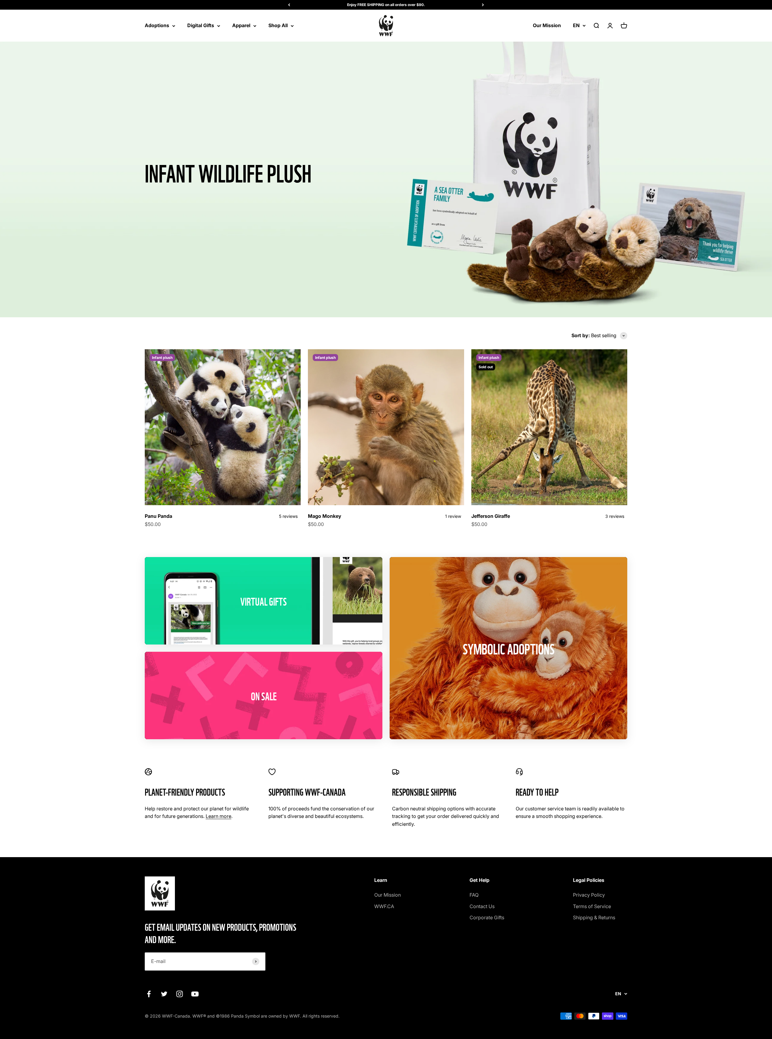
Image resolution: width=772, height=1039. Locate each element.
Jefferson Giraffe (490, 516)
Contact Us (482, 906)
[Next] (483, 4)
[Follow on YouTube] (195, 994)
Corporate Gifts (487, 917)
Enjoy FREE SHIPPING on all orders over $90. (386, 4)
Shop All (278, 25)
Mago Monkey (324, 516)
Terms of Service (592, 906)
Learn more (218, 816)
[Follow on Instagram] (180, 994)
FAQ (474, 895)
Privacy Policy (589, 895)
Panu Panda (158, 516)
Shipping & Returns (594, 917)
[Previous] (289, 4)
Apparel (241, 25)
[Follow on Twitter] (164, 994)
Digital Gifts (200, 25)
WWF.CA (384, 906)
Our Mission (547, 25)
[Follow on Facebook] (149, 994)
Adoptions (157, 25)
